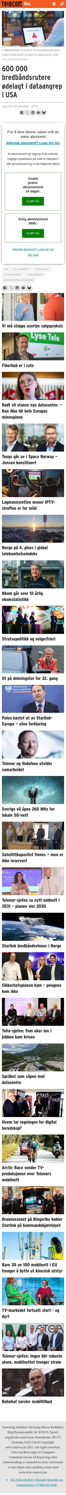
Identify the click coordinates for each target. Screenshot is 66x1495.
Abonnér (41, 1480)
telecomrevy (21, 269)
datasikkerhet (13, 274)
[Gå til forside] (23, 4)
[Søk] (62, 4)
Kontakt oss (55, 1480)
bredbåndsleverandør (18, 280)
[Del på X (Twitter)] (27, 112)
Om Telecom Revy (22, 1480)
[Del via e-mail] (38, 112)
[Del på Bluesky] (43, 112)
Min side (33, 255)
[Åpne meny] (54, 4)
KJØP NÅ (33, 201)
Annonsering (25, 1485)
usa (6, 269)
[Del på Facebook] (21, 112)
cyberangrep (35, 274)
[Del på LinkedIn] (32, 112)
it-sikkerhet (42, 269)
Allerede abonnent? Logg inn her (33, 143)
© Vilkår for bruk (46, 1485)
